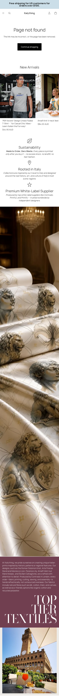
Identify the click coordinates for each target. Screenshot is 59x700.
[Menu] (3, 13)
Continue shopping (29, 46)
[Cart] (55, 13)
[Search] (9, 13)
